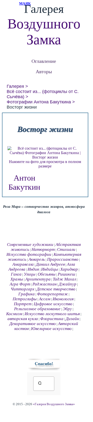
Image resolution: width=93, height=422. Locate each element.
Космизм (14, 313)
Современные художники (30, 244)
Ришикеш (66, 274)
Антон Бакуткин (24, 182)
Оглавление (43, 61)
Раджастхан (44, 284)
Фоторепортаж (52, 294)
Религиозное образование (37, 308)
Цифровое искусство (53, 304)
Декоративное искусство (32, 323)
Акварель (37, 259)
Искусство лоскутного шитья (52, 313)
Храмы (16, 279)
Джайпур (67, 284)
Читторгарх (22, 289)
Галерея (15, 86)
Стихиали (66, 249)
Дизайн (72, 318)
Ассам (44, 299)
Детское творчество (56, 289)
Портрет (22, 304)
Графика (26, 294)
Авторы (44, 71)
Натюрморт (43, 249)
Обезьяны (47, 274)
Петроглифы (25, 299)
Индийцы (49, 269)
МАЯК (25, 3)
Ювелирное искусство (51, 328)
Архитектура (38, 279)
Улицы (29, 274)
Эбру (67, 308)
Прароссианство (62, 259)
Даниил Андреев (50, 264)
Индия (33, 269)
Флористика (51, 318)
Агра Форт (20, 284)
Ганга (16, 274)
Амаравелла (23, 264)
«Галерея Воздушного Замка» (54, 404)
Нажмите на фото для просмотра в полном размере (45, 164)
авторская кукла (22, 318)
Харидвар (69, 269)
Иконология (63, 299)
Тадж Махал (64, 279)
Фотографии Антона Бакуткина (39, 101)
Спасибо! (44, 363)
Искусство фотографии (28, 254)
